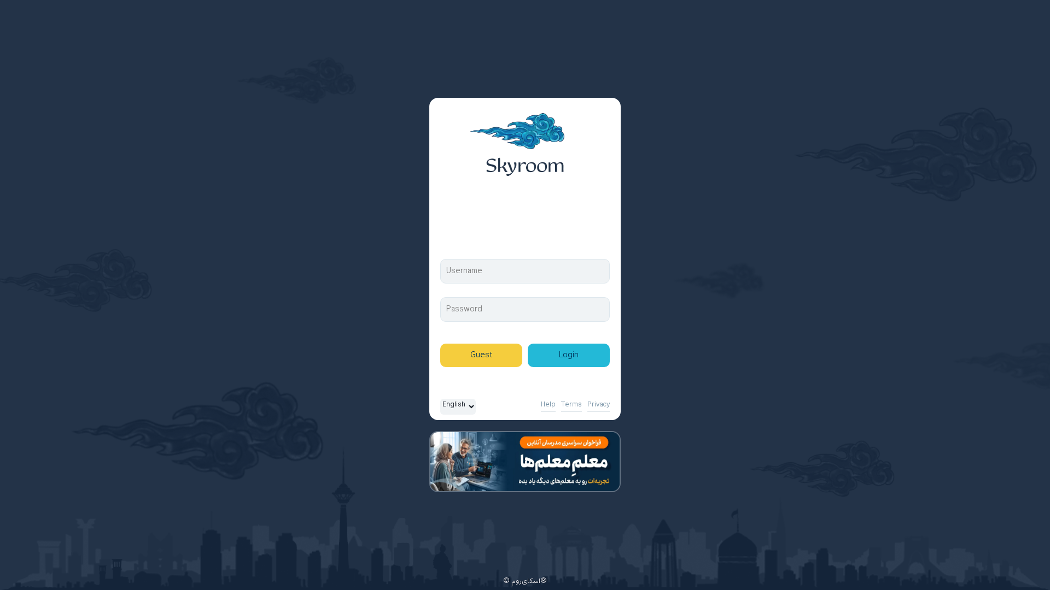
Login (569, 355)
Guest (481, 355)
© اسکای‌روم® (525, 581)
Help (548, 405)
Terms (571, 405)
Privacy (598, 405)
